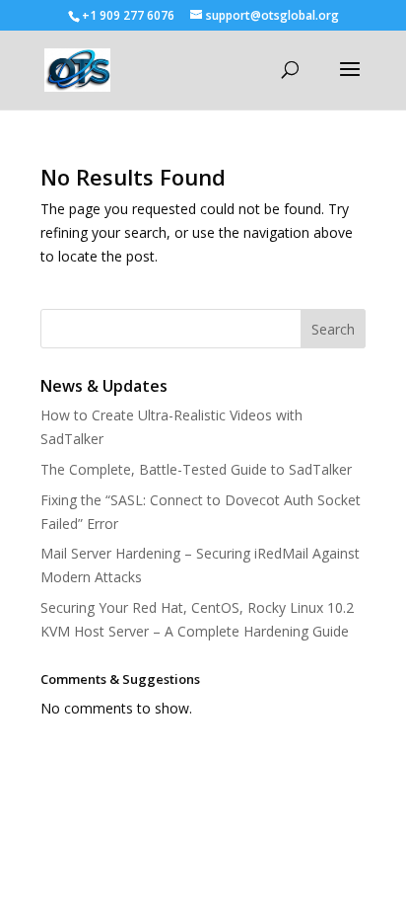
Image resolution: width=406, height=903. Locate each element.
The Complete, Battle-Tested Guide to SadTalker (196, 469)
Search (333, 329)
